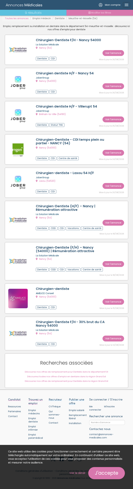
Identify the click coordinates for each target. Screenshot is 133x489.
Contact (13, 416)
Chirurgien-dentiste (52, 288)
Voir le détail (77, 473)
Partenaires (14, 411)
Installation (75, 423)
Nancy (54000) (47, 81)
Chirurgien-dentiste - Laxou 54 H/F (65, 173)
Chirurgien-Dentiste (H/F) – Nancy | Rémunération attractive (65, 208)
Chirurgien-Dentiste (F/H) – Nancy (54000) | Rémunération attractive (65, 249)
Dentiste (60, 18)
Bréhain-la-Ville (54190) (52, 114)
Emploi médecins (34, 412)
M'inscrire (109, 406)
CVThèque (55, 406)
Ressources (14, 406)
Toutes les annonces (17, 18)
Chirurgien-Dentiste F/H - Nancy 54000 (68, 40)
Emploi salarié (76, 410)
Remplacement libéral (76, 417)
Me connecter (95, 408)
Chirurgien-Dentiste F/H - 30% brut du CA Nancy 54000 (70, 324)
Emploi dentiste (33, 420)
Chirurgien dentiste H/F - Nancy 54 (65, 73)
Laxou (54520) (46, 181)
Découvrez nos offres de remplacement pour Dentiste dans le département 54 (66, 371)
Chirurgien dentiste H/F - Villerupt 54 (66, 106)
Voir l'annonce (113, 53)
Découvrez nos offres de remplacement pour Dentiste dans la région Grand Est (66, 381)
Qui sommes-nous (54, 415)
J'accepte (106, 472)
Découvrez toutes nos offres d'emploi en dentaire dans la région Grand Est (66, 376)
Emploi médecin (42, 18)
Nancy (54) (45, 47)
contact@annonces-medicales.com (101, 436)
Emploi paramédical (35, 436)
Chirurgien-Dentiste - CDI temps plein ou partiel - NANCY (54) (70, 141)
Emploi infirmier (33, 428)
